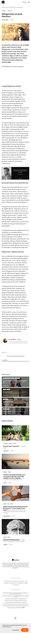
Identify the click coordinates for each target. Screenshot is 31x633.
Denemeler (6, 443)
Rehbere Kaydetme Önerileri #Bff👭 (15, 607)
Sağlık (26, 583)
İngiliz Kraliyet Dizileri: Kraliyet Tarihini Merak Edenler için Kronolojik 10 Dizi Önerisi (15, 593)
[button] (28, 2)
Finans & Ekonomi (13, 583)
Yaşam (11, 503)
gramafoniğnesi (12, 339)
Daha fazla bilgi (15, 630)
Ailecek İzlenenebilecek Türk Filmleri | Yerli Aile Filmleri (15, 605)
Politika (8, 389)
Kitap (18, 581)
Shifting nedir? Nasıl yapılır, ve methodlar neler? (16, 598)
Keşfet (12, 378)
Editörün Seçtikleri (6, 378)
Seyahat (22, 581)
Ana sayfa (4, 7)
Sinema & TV (17, 378)
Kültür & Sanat (13, 581)
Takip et (19, 339)
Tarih (8, 503)
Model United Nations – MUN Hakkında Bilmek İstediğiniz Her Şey (16, 596)
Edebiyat (10, 443)
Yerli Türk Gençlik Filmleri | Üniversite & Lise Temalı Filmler (16, 604)
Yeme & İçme (16, 584)
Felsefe (8, 7)
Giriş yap (24, 2)
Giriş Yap (5, 352)
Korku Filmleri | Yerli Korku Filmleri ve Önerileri (15, 602)
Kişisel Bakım (21, 583)
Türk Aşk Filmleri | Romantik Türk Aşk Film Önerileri (15, 600)
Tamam (24, 630)
